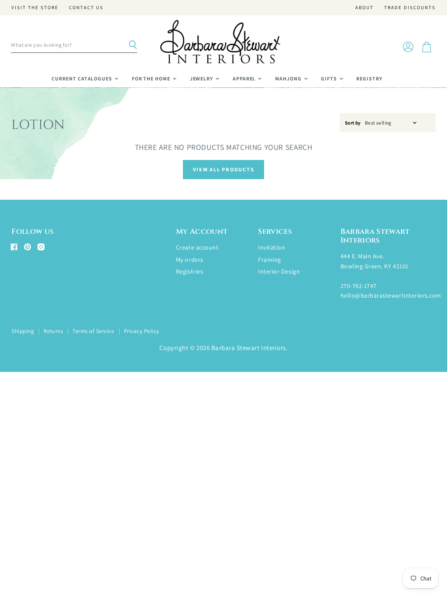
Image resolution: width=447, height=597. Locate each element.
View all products (223, 169)
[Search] (132, 45)
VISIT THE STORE (34, 7)
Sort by (353, 123)
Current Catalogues (82, 78)
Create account (197, 247)
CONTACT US (86, 7)
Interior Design (279, 271)
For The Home (152, 78)
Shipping (22, 331)
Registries (189, 271)
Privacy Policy (141, 331)
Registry (369, 78)
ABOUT (364, 7)
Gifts (329, 78)
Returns (53, 331)
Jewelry (202, 78)
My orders (189, 260)
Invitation (271, 247)
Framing (269, 260)
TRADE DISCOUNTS (410, 7)
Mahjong (289, 78)
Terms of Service (93, 331)
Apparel (245, 78)
